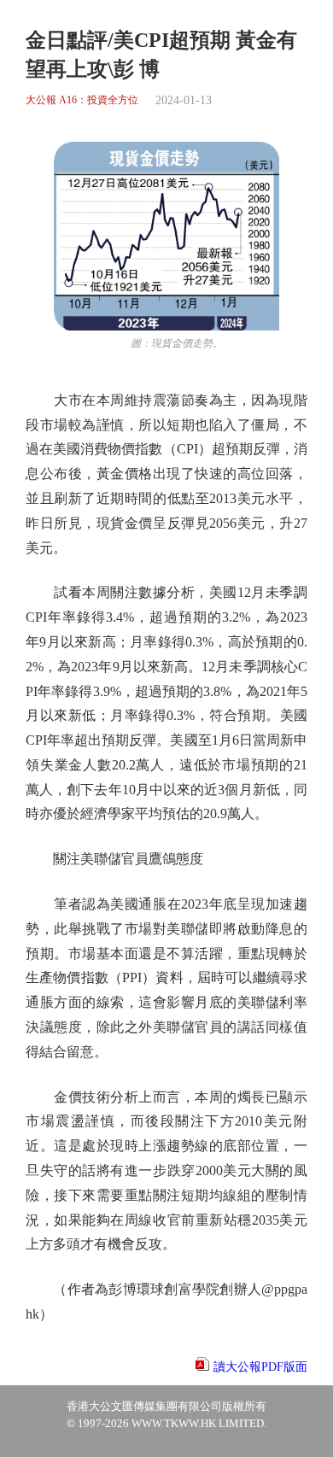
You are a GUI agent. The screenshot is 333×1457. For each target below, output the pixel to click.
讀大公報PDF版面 (260, 1366)
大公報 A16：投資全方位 (82, 100)
